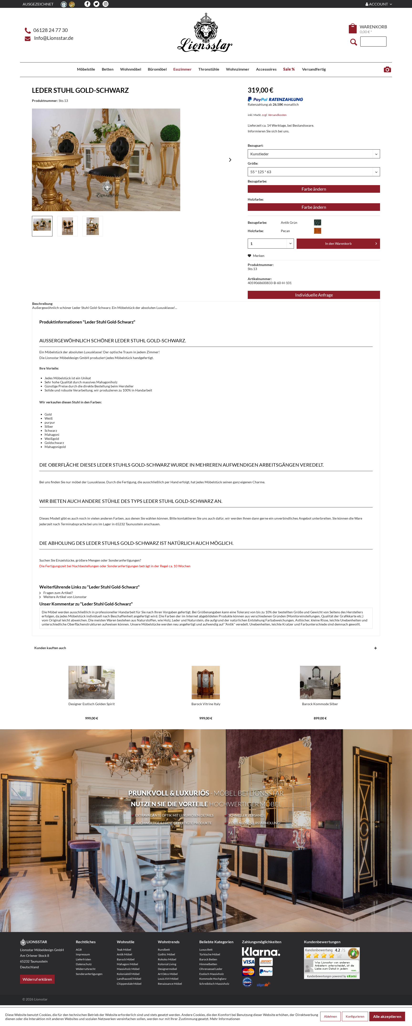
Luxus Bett (205, 949)
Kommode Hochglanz (213, 978)
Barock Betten (208, 959)
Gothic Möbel (166, 954)
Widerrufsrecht (85, 969)
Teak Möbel (124, 949)
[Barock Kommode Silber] (320, 682)
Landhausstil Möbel (129, 978)
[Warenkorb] (353, 28)
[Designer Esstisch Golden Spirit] (91, 682)
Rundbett (164, 949)
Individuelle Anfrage (314, 294)
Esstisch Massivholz (211, 974)
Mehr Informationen (225, 1019)
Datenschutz (84, 964)
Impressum (83, 954)
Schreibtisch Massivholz (214, 983)
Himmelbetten (208, 964)
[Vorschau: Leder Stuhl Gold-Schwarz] (42, 226)
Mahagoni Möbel (127, 964)
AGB (79, 949)
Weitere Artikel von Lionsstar (65, 597)
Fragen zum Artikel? (58, 593)
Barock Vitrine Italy (205, 704)
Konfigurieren (355, 1016)
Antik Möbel (124, 954)
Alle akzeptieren (387, 1016)
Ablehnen (330, 1016)
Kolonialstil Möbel (128, 974)
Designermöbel (167, 969)
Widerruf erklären (37, 979)
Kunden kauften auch (50, 648)
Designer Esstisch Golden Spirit (91, 704)
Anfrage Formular (387, 69)
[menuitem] (353, 29)
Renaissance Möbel (170, 983)
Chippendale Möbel (129, 983)
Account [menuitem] (378, 4)
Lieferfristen (83, 959)
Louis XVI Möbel (168, 978)
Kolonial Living (167, 964)
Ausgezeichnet (38, 4)
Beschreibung (42, 304)
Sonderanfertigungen (89, 974)
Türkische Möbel (209, 954)
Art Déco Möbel (168, 974)
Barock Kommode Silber (320, 704)
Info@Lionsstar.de (53, 38)
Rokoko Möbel (167, 959)
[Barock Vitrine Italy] (206, 682)
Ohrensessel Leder (210, 969)
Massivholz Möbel (128, 969)
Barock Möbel (125, 959)
